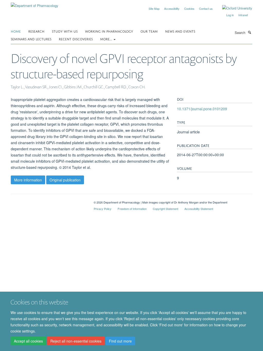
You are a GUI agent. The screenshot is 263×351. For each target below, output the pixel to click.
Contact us (206, 8)
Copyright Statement (165, 209)
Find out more (120, 341)
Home (16, 31)
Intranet (243, 15)
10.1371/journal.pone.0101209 (202, 108)
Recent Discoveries (76, 38)
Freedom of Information (132, 209)
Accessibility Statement (198, 209)
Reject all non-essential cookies (75, 341)
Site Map (154, 8)
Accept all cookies (28, 341)
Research (36, 31)
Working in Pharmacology (109, 31)
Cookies (189, 8)
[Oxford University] (233, 8)
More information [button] (28, 179)
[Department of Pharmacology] (34, 3)
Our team (149, 31)
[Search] (249, 32)
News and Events (180, 31)
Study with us (65, 31)
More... (106, 38)
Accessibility (172, 8)
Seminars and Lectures (31, 38)
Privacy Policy (102, 209)
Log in (230, 15)
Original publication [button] (65, 179)
